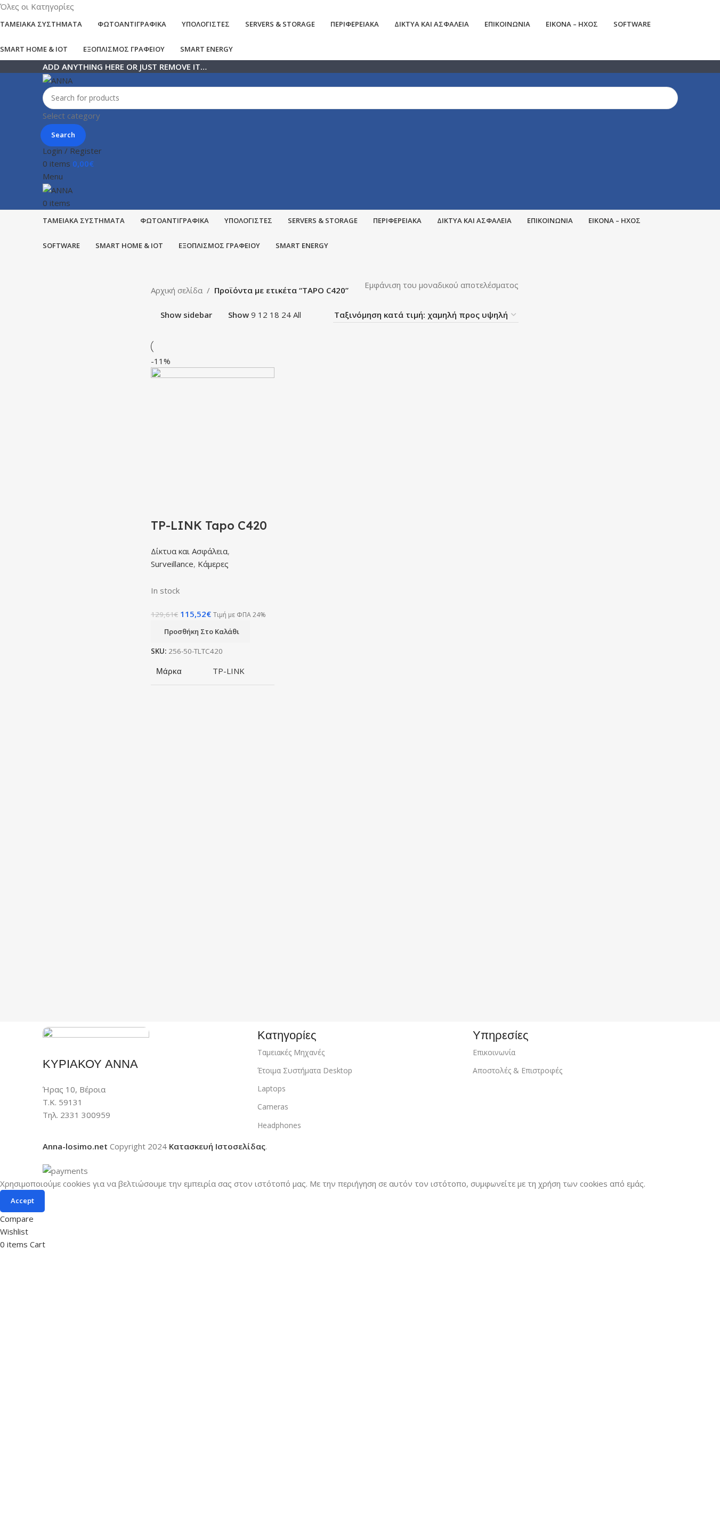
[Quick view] (193, 504)
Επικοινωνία (494, 1052)
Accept (22, 1200)
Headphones (279, 1125)
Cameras (272, 1106)
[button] (200, 631)
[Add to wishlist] (221, 504)
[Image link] (96, 1035)
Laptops (271, 1088)
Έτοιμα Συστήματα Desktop (304, 1070)
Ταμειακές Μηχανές (291, 1052)
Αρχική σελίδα (177, 290)
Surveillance (172, 563)
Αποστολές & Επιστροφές (517, 1070)
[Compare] (164, 504)
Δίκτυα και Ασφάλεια (189, 551)
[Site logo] (57, 79)
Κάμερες (213, 563)
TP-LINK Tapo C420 (209, 525)
